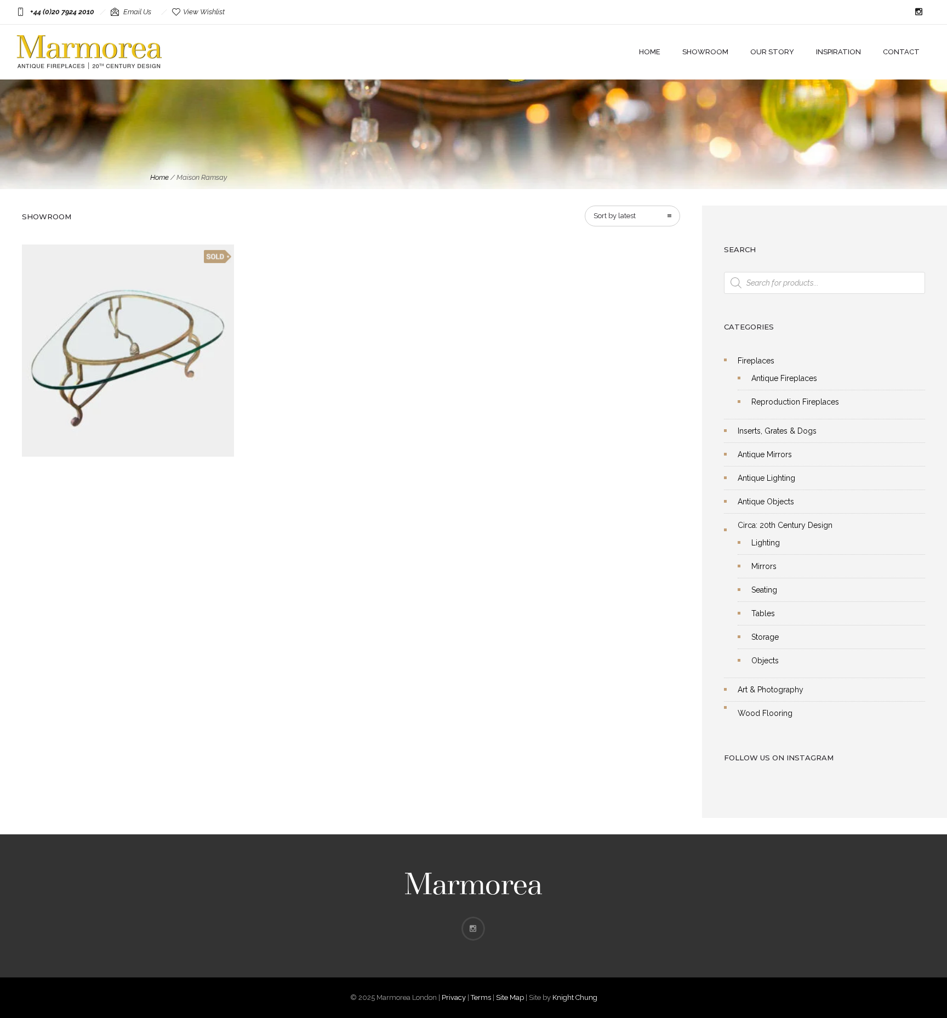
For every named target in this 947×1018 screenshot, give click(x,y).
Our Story (772, 52)
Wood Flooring (765, 713)
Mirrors (764, 566)
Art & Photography (770, 689)
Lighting (765, 542)
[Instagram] (918, 12)
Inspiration (838, 52)
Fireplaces (756, 360)
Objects (765, 660)
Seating (764, 589)
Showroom (705, 52)
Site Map (510, 997)
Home (649, 52)
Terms (481, 997)
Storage (765, 637)
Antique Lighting (766, 478)
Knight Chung (574, 997)
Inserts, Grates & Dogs (777, 430)
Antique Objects (766, 501)
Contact (901, 52)
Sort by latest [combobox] (615, 216)
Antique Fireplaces (784, 378)
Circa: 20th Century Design (785, 525)
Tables (763, 613)
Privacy (454, 997)
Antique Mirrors (765, 454)
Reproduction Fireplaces (795, 401)
